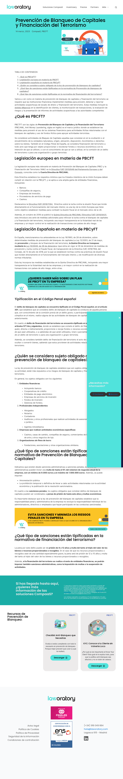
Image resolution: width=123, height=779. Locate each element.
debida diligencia (22, 107)
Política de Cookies (29, 729)
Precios (83, 7)
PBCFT (45, 31)
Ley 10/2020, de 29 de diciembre (41, 246)
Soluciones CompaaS (53, 7)
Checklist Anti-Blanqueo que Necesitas (61, 637)
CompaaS (36, 31)
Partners (95, 7)
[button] (119, 318)
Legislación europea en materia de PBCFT (39, 79)
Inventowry (71, 7)
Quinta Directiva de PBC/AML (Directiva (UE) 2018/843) (80, 214)
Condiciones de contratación (23, 740)
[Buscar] (116, 7)
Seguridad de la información (23, 736)
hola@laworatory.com (96, 729)
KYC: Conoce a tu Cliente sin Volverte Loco (98, 645)
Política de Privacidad (27, 732)
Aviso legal (33, 725)
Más (104, 7)
